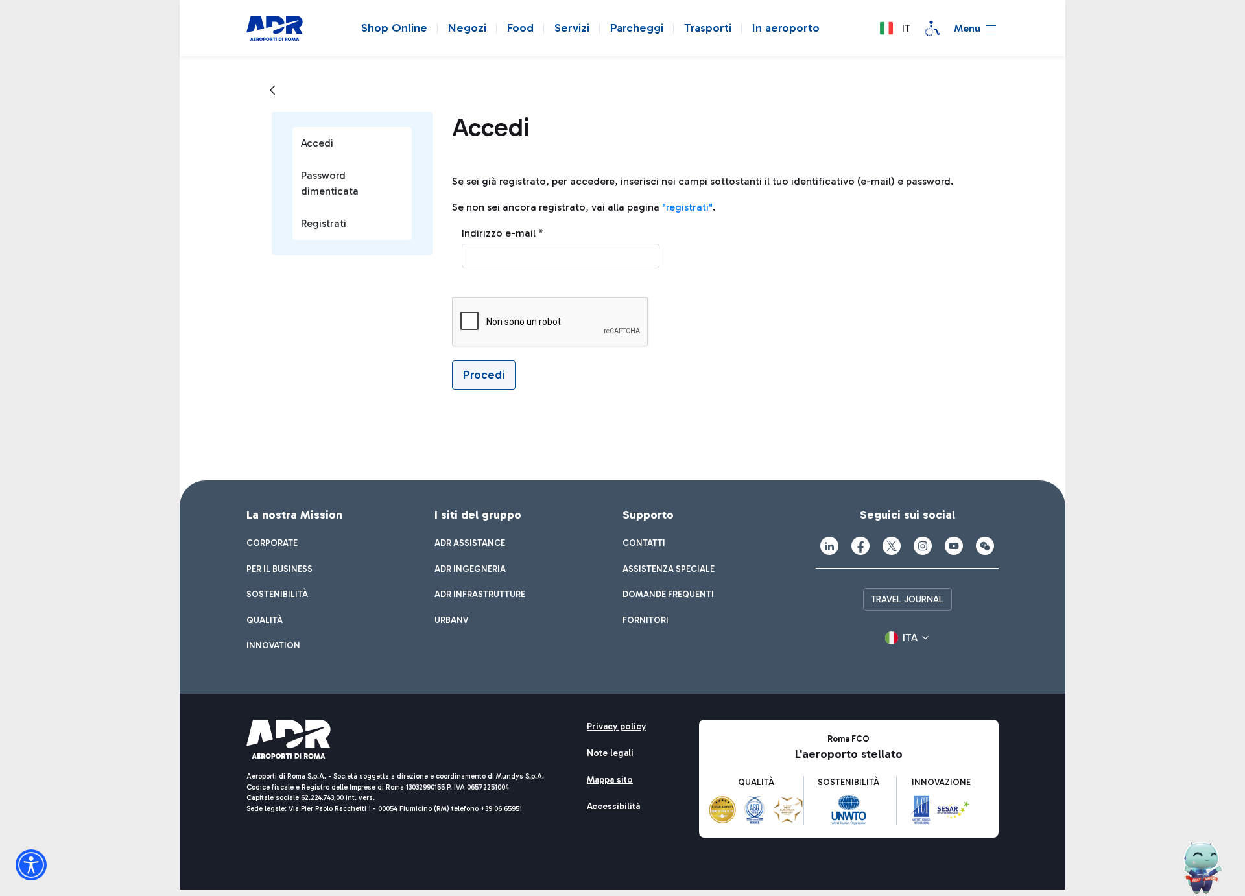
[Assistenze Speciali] (932, 29)
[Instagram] (923, 546)
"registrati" (687, 207)
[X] (892, 546)
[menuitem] (272, 543)
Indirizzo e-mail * (502, 233)
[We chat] (985, 546)
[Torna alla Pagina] (272, 90)
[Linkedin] (829, 546)
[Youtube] (954, 546)
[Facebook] (860, 546)
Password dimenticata (330, 183)
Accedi (317, 143)
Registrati (323, 223)
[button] (895, 28)
